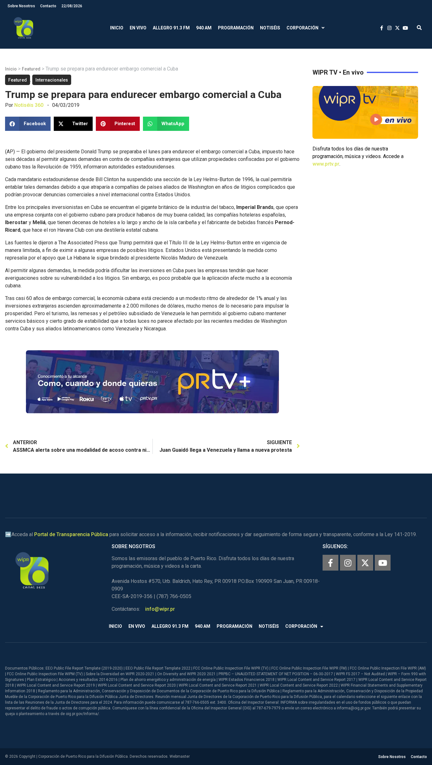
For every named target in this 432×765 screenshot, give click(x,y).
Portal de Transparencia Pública (71, 534)
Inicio (116, 27)
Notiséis (270, 27)
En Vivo (138, 27)
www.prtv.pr (325, 164)
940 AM (204, 27)
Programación (236, 27)
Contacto (48, 6)
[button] (419, 28)
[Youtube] (383, 563)
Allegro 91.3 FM (171, 27)
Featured (31, 68)
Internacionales (51, 80)
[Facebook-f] (330, 563)
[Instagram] (348, 563)
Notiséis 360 (28, 105)
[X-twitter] (365, 563)
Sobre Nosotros (21, 6)
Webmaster (180, 756)
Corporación (302, 27)
